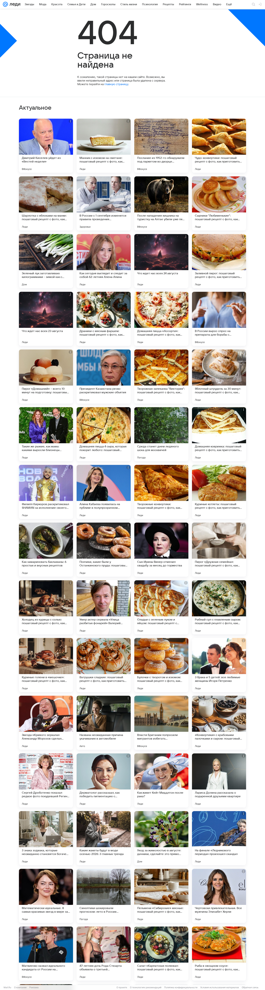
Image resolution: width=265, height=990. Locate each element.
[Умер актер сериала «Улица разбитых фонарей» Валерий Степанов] (104, 607)
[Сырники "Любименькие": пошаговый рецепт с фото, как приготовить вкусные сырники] (219, 203)
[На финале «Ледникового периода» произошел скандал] (219, 838)
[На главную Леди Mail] (14, 4)
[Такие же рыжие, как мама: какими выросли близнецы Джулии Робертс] (46, 434)
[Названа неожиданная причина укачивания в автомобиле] (104, 723)
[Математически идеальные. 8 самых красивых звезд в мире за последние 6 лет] (46, 896)
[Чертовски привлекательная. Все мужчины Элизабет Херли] (219, 896)
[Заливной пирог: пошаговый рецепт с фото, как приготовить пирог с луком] (219, 261)
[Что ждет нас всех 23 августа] (46, 319)
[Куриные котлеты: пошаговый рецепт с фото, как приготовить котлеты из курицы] (219, 492)
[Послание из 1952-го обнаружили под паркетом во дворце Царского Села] (161, 146)
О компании (20, 987)
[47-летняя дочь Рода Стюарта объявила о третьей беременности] (104, 954)
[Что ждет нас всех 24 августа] (161, 261)
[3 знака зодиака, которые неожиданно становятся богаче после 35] (46, 838)
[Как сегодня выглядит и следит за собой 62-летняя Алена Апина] (104, 261)
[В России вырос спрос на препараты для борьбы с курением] (219, 319)
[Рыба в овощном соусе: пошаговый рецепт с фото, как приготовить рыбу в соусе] (219, 954)
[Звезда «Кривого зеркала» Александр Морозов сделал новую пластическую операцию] (46, 723)
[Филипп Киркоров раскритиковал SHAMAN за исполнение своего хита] (46, 492)
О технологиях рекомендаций (145, 987)
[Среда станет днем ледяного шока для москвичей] (161, 434)
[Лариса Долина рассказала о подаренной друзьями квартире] (219, 780)
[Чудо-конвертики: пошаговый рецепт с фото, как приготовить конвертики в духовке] (219, 146)
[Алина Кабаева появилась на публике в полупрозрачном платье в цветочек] (104, 492)
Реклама (34, 987)
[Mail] (5, 4)
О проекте (121, 987)
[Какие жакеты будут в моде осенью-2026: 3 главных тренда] (104, 838)
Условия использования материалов (219, 987)
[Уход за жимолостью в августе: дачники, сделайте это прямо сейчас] (161, 838)
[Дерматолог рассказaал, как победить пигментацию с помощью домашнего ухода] (104, 780)
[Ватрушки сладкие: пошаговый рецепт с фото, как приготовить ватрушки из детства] (104, 665)
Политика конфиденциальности (180, 987)
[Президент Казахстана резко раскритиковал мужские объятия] (104, 376)
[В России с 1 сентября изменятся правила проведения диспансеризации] (104, 203)
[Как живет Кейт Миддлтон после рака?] (161, 780)
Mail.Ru (7, 987)
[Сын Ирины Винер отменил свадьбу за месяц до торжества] (161, 550)
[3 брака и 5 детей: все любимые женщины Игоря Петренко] (219, 665)
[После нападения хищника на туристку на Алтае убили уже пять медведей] (161, 203)
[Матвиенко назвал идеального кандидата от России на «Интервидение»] (46, 954)
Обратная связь (250, 987)
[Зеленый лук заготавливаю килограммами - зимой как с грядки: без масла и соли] (46, 261)
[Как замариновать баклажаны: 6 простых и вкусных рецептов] (46, 550)
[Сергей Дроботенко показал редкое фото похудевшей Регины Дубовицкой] (46, 780)
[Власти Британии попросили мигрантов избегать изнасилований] (161, 723)
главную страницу (116, 84)
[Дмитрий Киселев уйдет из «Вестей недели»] (46, 146)
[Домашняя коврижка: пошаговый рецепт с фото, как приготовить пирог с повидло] (219, 434)
